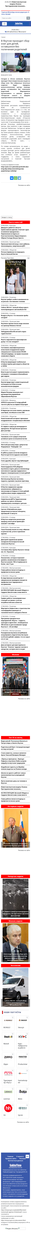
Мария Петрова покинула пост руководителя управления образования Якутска (12, 394)
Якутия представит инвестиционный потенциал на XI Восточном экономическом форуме (14, 384)
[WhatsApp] (15, 178)
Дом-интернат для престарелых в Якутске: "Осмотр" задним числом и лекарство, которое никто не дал (14, 647)
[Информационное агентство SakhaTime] (18, 24)
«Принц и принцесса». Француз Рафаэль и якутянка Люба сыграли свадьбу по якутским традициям (13, 761)
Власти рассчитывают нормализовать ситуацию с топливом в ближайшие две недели (15, 374)
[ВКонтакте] (11, 178)
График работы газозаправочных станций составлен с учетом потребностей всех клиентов (13, 600)
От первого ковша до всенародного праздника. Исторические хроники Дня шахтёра (14, 429)
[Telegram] (19, 178)
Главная (10, 1156)
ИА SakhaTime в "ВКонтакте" (16, 32)
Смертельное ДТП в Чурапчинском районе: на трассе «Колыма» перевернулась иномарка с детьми (14, 501)
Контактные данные (15, 1161)
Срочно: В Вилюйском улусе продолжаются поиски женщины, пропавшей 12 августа (13, 511)
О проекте (20, 1156)
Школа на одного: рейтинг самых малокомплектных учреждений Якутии (13, 775)
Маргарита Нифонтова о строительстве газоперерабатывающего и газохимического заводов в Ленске (15, 610)
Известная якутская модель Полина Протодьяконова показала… (15, 4)
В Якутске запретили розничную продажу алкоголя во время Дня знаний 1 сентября (13, 521)
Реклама (22, 1158)
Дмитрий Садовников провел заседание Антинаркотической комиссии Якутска (12, 542)
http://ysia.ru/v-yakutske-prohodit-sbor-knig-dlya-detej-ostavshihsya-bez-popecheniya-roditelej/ (15, 169)
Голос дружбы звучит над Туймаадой (14, 461)
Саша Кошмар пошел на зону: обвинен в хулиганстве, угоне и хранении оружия (15, 532)
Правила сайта (10, 1158)
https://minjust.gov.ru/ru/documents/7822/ (13, 1220)
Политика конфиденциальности (12, 1175)
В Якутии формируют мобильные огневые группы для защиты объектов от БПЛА (15, 364)
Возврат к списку (7, 217)
